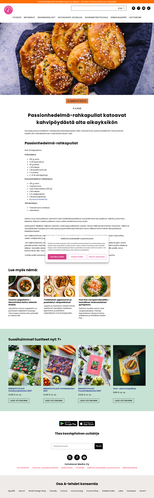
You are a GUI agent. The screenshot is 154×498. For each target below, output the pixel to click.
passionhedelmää (39, 199)
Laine (121, 491)
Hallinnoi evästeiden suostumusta (103, 467)
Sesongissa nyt (46, 17)
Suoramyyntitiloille (96, 17)
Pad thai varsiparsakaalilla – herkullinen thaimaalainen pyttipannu (94, 302)
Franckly (53, 491)
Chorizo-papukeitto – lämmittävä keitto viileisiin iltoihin (22, 302)
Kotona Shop (92, 491)
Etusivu (17, 17)
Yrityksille (79, 467)
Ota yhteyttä (23, 467)
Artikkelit (29, 17)
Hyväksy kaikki (57, 257)
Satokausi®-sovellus (70, 17)
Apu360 (11, 491)
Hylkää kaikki (77, 257)
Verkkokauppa (118, 17)
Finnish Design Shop (37, 491)
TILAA (99, 446)
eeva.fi (22, 491)
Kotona (64, 491)
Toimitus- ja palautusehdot (45, 467)
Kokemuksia (67, 467)
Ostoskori (135, 17)
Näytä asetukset (97, 257)
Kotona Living (77, 491)
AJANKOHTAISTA (77, 101)
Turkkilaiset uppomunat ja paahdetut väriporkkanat (58, 301)
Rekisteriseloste (130, 467)
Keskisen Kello (108, 491)
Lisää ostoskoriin (19, 400)
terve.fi (143, 491)
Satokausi (131, 491)
